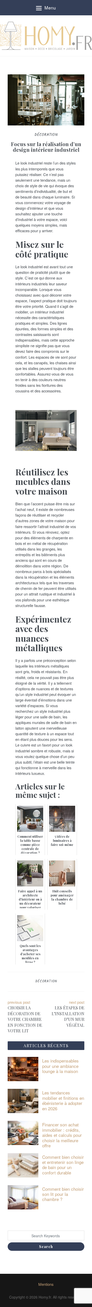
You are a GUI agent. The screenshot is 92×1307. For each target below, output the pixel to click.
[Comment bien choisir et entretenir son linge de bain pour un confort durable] (23, 1164)
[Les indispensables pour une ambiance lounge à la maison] (23, 1068)
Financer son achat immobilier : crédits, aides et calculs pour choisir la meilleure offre (62, 1135)
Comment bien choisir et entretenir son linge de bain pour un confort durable (63, 1165)
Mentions (46, 1284)
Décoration (46, 981)
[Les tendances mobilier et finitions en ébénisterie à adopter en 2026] (23, 1100)
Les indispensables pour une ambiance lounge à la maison (60, 1065)
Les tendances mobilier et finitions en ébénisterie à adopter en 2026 (63, 1100)
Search (46, 1246)
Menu (50, 7)
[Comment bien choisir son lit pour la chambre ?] (23, 1196)
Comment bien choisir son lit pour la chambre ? (63, 1194)
